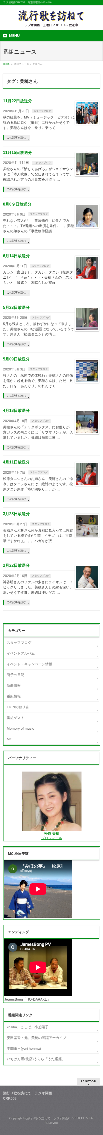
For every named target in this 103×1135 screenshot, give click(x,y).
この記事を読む (16, 137)
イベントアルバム (21, 653)
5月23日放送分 (16, 307)
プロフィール (51, 838)
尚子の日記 (15, 675)
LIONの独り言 (18, 707)
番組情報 (14, 696)
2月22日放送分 (16, 565)
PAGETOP (88, 1081)
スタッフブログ (42, 111)
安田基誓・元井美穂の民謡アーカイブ (36, 1038)
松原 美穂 (51, 833)
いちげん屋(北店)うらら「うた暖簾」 (36, 1059)
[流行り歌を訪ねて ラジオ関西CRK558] (51, 21)
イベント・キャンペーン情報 (29, 664)
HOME (6, 64)
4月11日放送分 (16, 462)
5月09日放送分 (16, 359)
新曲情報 (14, 685)
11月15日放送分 (17, 152)
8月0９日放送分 (17, 204)
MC (9, 739)
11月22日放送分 (17, 101)
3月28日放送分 (16, 514)
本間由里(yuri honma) (24, 1048)
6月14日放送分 (16, 256)
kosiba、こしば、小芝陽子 (27, 1027)
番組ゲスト (15, 718)
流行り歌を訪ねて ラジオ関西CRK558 (53, 1118)
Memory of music (20, 728)
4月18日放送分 (16, 410)
